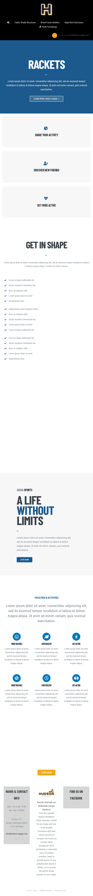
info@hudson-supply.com (17, 833)
